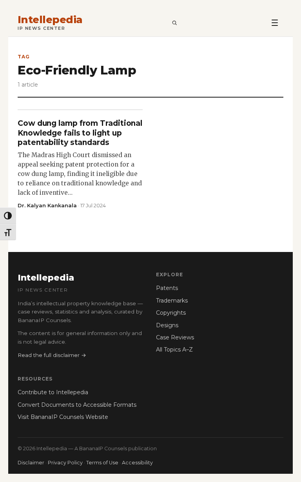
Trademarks (172, 300)
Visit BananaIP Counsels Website (63, 416)
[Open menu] (274, 22)
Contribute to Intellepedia (53, 392)
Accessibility (137, 463)
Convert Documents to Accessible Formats (77, 404)
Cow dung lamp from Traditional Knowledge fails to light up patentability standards (80, 133)
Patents (167, 288)
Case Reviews (175, 337)
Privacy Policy (65, 463)
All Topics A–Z (174, 349)
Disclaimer (31, 463)
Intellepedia (50, 19)
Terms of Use (102, 463)
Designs (167, 325)
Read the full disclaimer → (52, 355)
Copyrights (171, 312)
